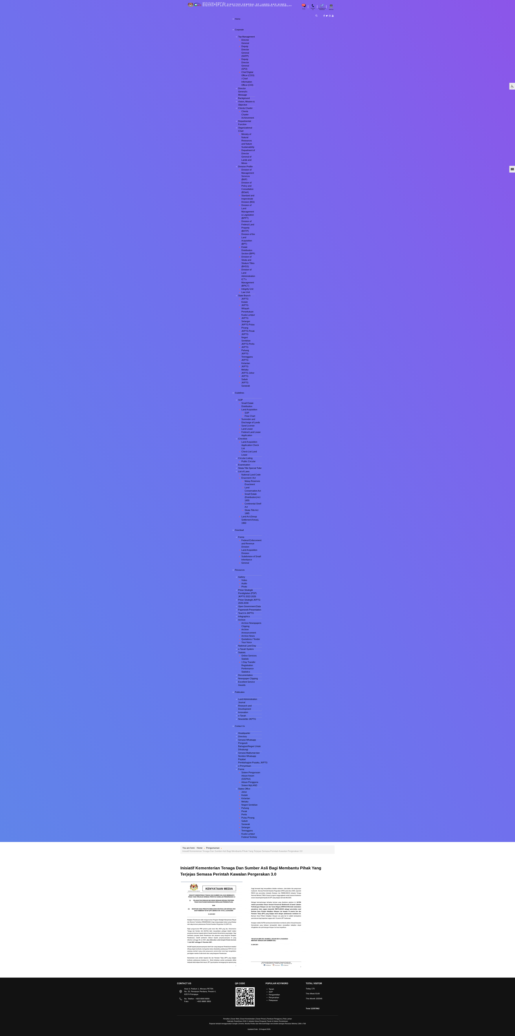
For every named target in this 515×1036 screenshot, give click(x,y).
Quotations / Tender (250, 639)
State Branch (244, 295)
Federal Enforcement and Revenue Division (251, 543)
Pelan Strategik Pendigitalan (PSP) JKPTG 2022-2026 (247, 593)
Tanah (271, 989)
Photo (244, 587)
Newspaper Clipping (248, 678)
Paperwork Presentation (249, 610)
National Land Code (251, 475)
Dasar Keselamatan (247, 1019)
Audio (244, 583)
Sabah (244, 821)
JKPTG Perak (248, 331)
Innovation (243, 712)
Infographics (244, 616)
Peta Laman (287, 1019)
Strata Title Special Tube (250, 468)
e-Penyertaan (244, 766)
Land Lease (247, 429)
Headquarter (244, 733)
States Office (244, 789)
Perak (244, 811)
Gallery (241, 577)
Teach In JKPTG (246, 613)
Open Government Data (249, 606)
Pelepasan (273, 1000)
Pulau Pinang (247, 818)
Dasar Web (235, 1019)
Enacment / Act (248, 478)
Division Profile (245, 166)
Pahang (245, 808)
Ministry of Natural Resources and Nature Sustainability (247, 140)
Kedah (244, 795)
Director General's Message (242, 91)
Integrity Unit (247, 289)
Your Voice (246, 642)
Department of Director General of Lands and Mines (248, 156)
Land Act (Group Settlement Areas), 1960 (250, 519)
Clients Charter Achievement (247, 114)
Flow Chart (250, 416)
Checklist (242, 439)
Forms (241, 537)
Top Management (246, 37)
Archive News (248, 636)
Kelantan (245, 798)
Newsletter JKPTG (247, 719)
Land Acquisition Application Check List (250, 445)
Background (244, 98)
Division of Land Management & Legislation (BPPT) (247, 211)
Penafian (226, 1019)
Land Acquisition (249, 409)
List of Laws (243, 471)
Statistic (242, 652)
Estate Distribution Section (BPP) (248, 250)
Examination (244, 465)
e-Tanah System (246, 649)
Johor (244, 792)
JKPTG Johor (247, 373)
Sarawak (245, 824)
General (245, 563)
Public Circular (248, 461)
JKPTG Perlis (247, 344)
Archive (241, 620)
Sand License (248, 426)
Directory (242, 736)
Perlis (244, 814)
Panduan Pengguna (274, 1019)
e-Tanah (242, 716)
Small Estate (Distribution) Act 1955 (252, 497)
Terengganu (247, 830)
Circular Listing (245, 458)
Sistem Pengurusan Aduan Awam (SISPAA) (250, 775)
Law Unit (245, 292)
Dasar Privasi (261, 1019)
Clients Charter (245, 108)
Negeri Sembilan (249, 805)
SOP (240, 400)
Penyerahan (274, 997)
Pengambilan (274, 995)
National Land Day (247, 646)
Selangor (245, 827)
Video (244, 580)
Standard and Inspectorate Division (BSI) (248, 198)
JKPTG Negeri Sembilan (246, 337)
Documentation (245, 675)
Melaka (244, 801)
